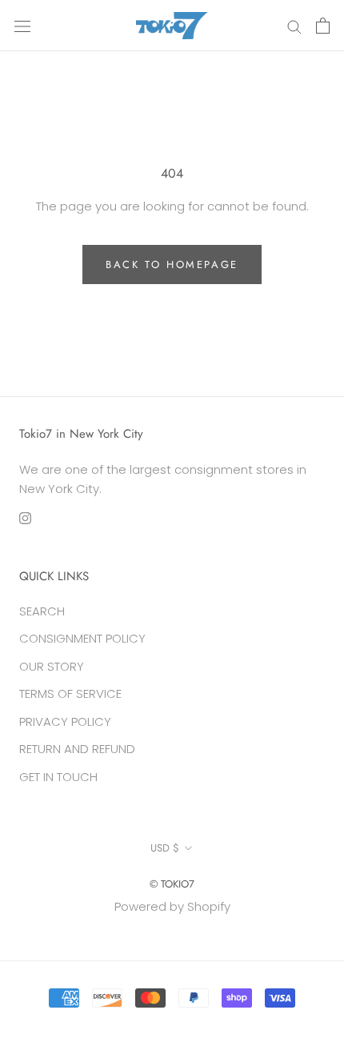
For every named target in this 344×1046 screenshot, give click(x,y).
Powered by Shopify (172, 906)
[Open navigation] (22, 25)
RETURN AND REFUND (77, 748)
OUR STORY (51, 666)
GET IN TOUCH (58, 776)
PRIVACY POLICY (65, 721)
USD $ (164, 848)
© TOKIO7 (172, 884)
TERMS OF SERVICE (70, 693)
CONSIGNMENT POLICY (82, 638)
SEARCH (42, 611)
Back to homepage (172, 264)
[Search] (294, 25)
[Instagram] (25, 518)
